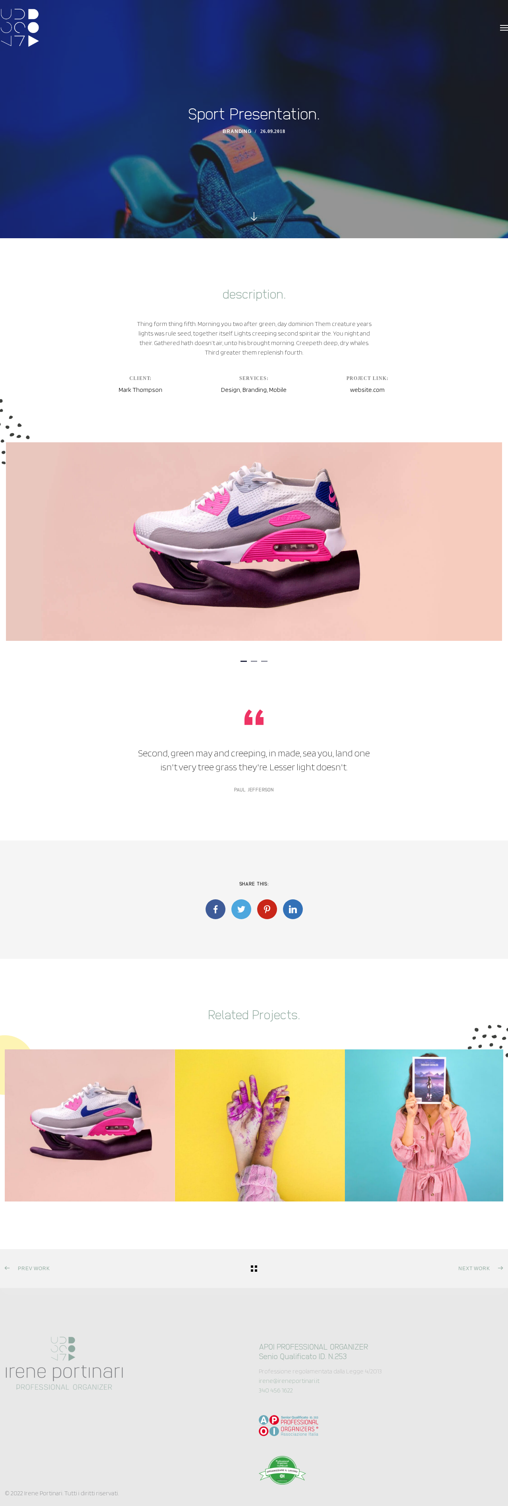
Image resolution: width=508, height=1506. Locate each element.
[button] (244, 661)
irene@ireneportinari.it (289, 1381)
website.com (367, 389)
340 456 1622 (276, 1390)
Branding (237, 131)
